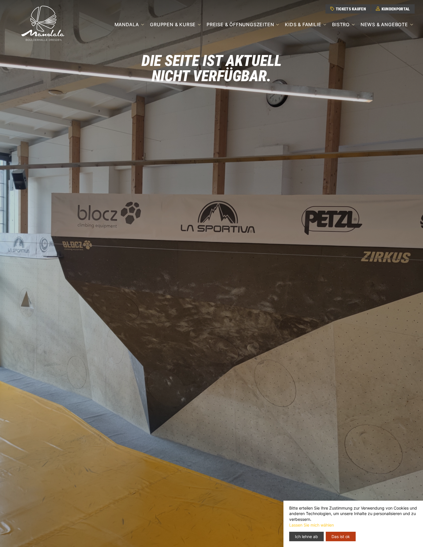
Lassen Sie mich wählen (311, 525)
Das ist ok (340, 536)
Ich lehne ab (306, 536)
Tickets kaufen (350, 9)
